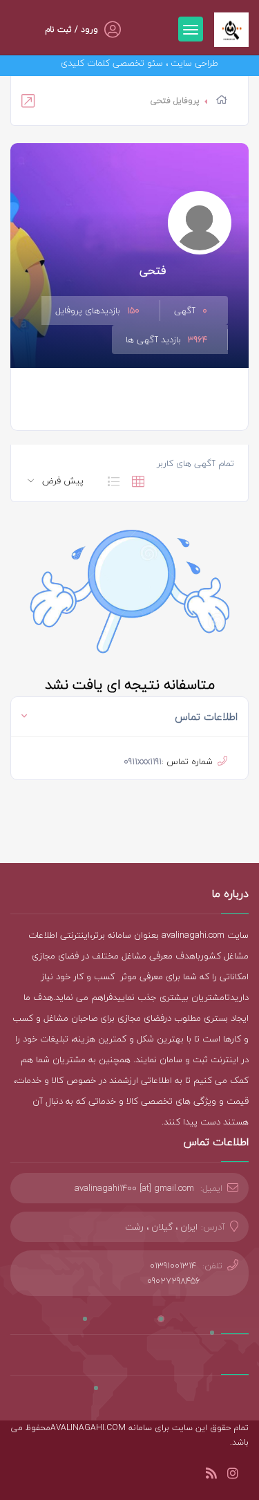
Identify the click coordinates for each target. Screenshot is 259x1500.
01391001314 (173, 1265)
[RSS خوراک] (211, 1475)
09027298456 (173, 1280)
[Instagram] (232, 1475)
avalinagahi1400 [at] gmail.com (134, 1188)
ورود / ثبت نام (71, 29)
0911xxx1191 (143, 761)
